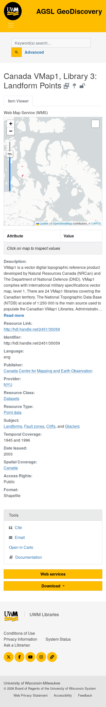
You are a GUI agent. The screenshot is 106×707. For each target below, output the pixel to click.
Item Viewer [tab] (18, 101)
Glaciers (72, 426)
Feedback (85, 695)
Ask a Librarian (17, 645)
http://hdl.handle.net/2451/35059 (32, 329)
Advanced (34, 52)
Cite (18, 527)
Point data (12, 412)
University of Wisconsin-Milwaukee (32, 682)
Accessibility (63, 695)
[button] (10, 123)
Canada (11, 468)
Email (20, 537)
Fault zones (34, 426)
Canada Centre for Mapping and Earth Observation (48, 371)
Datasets (11, 398)
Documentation (28, 557)
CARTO (96, 223)
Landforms (13, 426)
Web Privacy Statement (31, 695)
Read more (14, 315)
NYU (8, 384)
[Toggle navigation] (11, 25)
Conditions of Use (19, 633)
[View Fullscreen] (95, 123)
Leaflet (43, 223)
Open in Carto (21, 547)
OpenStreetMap (62, 223)
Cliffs (50, 426)
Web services (53, 574)
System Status (58, 639)
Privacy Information (20, 639)
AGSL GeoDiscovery (13, 12)
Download (51, 586)
